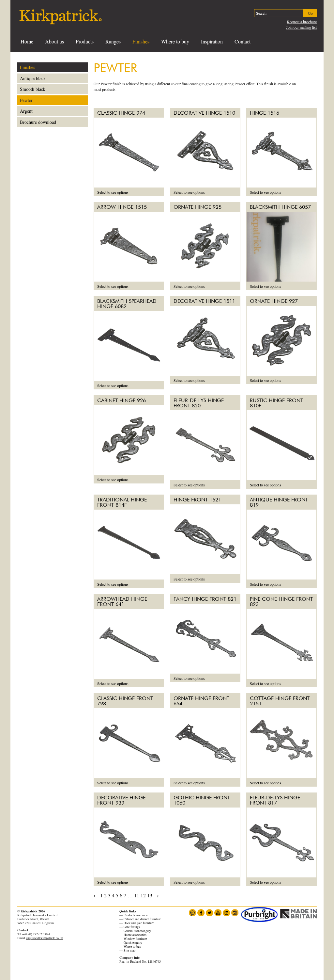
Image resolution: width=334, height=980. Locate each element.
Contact (242, 41)
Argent (26, 111)
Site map (129, 950)
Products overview (136, 915)
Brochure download (38, 122)
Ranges (113, 41)
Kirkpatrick (60, 16)
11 (136, 895)
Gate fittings (132, 926)
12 (143, 895)
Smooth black (32, 89)
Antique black (33, 78)
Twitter (209, 912)
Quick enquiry (133, 942)
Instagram (234, 912)
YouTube (217, 912)
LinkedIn (226, 912)
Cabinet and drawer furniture (142, 919)
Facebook (201, 912)
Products (85, 41)
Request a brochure (302, 21)
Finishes (140, 41)
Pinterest (192, 912)
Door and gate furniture (139, 923)
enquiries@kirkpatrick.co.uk (44, 938)
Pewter (26, 100)
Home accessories (135, 934)
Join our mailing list (301, 27)
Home (27, 41)
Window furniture (135, 938)
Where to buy (175, 41)
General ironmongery (137, 930)
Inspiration (212, 41)
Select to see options (113, 192)
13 (149, 895)
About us (54, 41)
